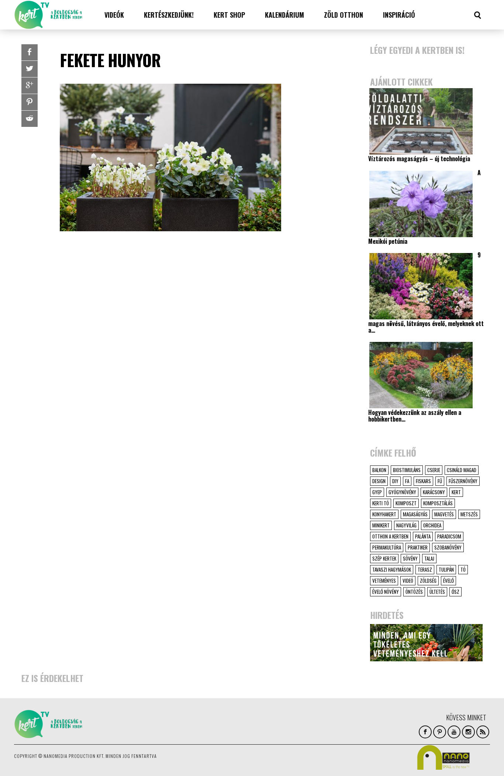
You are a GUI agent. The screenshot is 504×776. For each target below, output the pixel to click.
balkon (379, 470)
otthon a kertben (390, 536)
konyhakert (384, 514)
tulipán (446, 569)
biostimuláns (407, 470)
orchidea (432, 525)
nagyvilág (406, 525)
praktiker (418, 547)
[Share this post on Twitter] (29, 69)
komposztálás (438, 503)
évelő (448, 580)
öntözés (414, 591)
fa (407, 481)
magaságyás (415, 514)
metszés (469, 514)
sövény (410, 558)
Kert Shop (229, 15)
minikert (381, 525)
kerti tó (380, 503)
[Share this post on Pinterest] (29, 102)
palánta (423, 536)
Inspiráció (399, 15)
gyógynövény (402, 492)
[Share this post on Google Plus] (29, 85)
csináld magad (461, 470)
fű (440, 481)
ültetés (437, 591)
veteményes (384, 580)
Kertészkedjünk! (169, 15)
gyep (377, 492)
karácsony (434, 492)
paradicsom (449, 536)
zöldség (428, 580)
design (379, 481)
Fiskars (423, 481)
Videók (114, 15)
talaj (429, 558)
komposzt (406, 503)
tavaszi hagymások (391, 569)
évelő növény (385, 591)
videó (408, 580)
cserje (433, 470)
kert (456, 492)
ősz (455, 591)
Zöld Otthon (343, 15)
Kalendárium (284, 15)
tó (463, 569)
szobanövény (448, 547)
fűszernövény (463, 481)
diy (395, 481)
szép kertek (384, 558)
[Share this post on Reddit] (29, 119)
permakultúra (386, 547)
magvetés (444, 514)
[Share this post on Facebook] (29, 52)
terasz (425, 569)
